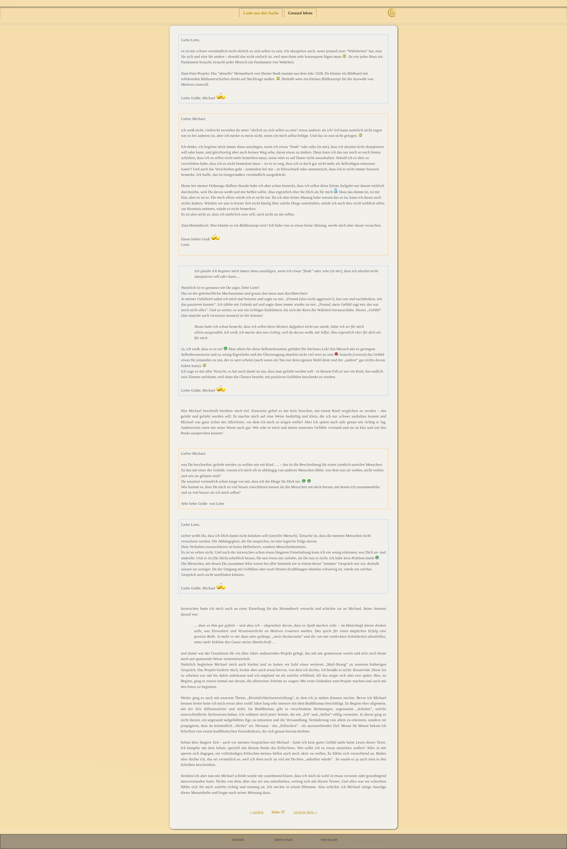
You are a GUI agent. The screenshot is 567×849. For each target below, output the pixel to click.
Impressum (329, 839)
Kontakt (238, 839)
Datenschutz (283, 839)
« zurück (257, 812)
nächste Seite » (305, 812)
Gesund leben (300, 13)
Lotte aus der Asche (261, 13)
